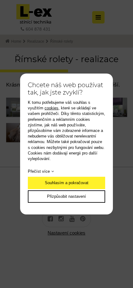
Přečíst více (39, 171)
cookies (51, 108)
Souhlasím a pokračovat (66, 182)
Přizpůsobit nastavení (66, 196)
